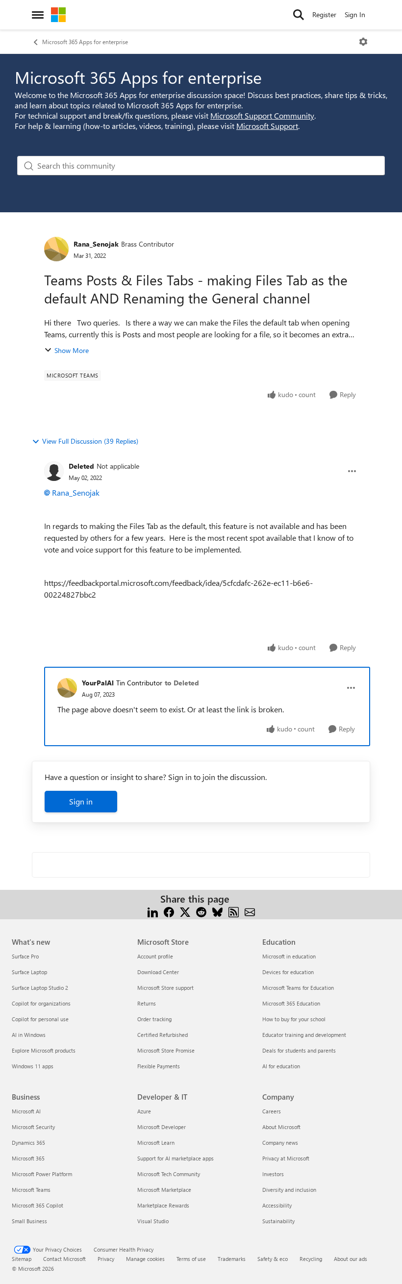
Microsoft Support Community (262, 115)
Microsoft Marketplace (164, 1189)
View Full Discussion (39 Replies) (90, 441)
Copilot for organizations (41, 1003)
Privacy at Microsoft (285, 1158)
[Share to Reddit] (201, 911)
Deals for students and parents (299, 1050)
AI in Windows (29, 1034)
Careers (271, 1111)
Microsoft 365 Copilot (37, 1205)
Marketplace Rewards (163, 1205)
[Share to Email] (250, 911)
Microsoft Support (267, 126)
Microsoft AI (26, 1111)
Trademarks (232, 1258)
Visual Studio (153, 1221)
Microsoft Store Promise (166, 1050)
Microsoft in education (289, 956)
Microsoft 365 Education (291, 1003)
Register (324, 14)
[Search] (298, 15)
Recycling (311, 1258)
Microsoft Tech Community (168, 1174)
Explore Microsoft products (43, 1050)
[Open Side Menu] (38, 14)
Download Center (158, 972)
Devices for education (288, 972)
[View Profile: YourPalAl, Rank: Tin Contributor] (67, 688)
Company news (280, 1142)
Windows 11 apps (32, 1066)
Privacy (106, 1258)
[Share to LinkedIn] (153, 911)
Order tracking (154, 1019)
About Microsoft (281, 1127)
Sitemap (21, 1258)
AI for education (281, 1066)
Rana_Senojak (96, 244)
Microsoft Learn (156, 1142)
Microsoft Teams (31, 1189)
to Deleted (182, 682)
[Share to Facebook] (169, 911)
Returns (146, 1003)
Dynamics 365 (28, 1142)
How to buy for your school (294, 1019)
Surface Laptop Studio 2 (40, 987)
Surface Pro (25, 956)
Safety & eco (272, 1258)
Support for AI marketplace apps (175, 1158)
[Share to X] (185, 911)
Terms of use (191, 1258)
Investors (273, 1174)
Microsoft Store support (165, 987)
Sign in (81, 801)
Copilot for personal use (40, 1019)
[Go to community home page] (58, 14)
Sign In (355, 14)
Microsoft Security (33, 1127)
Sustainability (278, 1221)
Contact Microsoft (64, 1258)
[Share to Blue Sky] (217, 911)
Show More (71, 350)
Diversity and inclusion (289, 1189)
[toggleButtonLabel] (363, 42)
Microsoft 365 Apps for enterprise (85, 42)
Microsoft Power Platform (42, 1174)
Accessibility (277, 1205)
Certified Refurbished (162, 1034)
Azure (144, 1111)
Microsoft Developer (161, 1127)
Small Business (29, 1221)
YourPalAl (98, 682)
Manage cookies (145, 1258)
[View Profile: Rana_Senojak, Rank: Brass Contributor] (56, 249)
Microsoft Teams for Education (298, 987)
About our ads (350, 1258)
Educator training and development (304, 1034)
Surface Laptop (29, 972)
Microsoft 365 (28, 1158)
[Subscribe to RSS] (233, 911)
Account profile (155, 956)
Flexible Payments (158, 1066)
